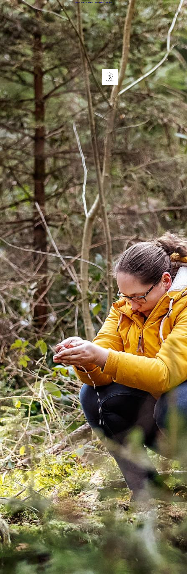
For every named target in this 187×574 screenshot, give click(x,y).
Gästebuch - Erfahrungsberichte (99, 2)
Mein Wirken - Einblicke (89, 2)
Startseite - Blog (77, 2)
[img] (93, 287)
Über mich (82, 2)
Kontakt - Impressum (108, 2)
